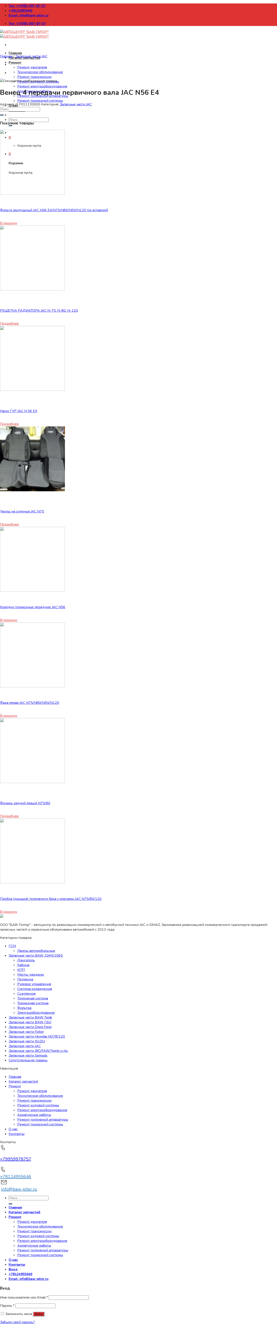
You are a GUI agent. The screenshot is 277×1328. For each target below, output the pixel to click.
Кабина (23, 965)
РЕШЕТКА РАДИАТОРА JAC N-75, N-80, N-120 (39, 310)
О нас (13, 1129)
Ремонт (15, 62)
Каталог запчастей (23, 1081)
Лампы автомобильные (36, 950)
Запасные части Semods (28, 1055)
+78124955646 (20, 10)
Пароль (7, 1305)
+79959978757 (15, 1159)
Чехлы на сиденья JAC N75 (22, 511)
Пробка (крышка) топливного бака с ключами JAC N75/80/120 (50, 898)
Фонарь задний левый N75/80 (25, 803)
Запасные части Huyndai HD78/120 (37, 1036)
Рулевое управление (34, 984)
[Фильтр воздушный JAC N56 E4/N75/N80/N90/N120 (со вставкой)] (32, 193)
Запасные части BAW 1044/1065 (36, 955)
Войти (39, 1314)
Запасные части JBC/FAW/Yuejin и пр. (38, 1050)
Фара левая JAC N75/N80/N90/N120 (29, 702)
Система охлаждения (34, 988)
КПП (21, 969)
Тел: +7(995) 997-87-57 (27, 6)
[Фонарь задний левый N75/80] (32, 782)
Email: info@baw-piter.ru (28, 15)
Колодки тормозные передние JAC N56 (32, 607)
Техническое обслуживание (40, 72)
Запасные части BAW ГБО (30, 1022)
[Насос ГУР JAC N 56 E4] (32, 389)
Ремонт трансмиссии (34, 76)
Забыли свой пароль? (17, 1322)
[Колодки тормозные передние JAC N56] (32, 590)
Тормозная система (32, 1003)
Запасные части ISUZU (27, 1041)
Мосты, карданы (30, 974)
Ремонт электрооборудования (42, 86)
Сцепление (26, 993)
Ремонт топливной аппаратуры (42, 1119)
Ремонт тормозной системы (40, 100)
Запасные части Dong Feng (30, 1027)
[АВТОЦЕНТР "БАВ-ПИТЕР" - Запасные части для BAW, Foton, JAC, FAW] (24, 34)
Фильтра (24, 1008)
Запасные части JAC (31, 56)
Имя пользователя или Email (24, 1297)
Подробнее (9, 323)
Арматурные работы (34, 1114)
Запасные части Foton (26, 1031)
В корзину (8, 223)
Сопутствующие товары (28, 1060)
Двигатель (26, 960)
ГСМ (12, 946)
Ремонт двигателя (32, 67)
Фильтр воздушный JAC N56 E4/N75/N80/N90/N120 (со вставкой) (54, 210)
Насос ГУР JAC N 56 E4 (18, 411)
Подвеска (25, 979)
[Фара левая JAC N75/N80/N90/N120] (32, 686)
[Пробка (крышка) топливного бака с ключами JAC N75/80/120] (32, 882)
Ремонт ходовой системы (38, 1105)
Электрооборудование (36, 1012)
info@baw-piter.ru (19, 1189)
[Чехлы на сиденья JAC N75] (32, 490)
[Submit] (1, 115)
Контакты (16, 1133)
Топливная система (32, 998)
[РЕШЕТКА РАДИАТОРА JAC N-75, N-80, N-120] (32, 289)
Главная (15, 53)
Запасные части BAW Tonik (30, 1017)
